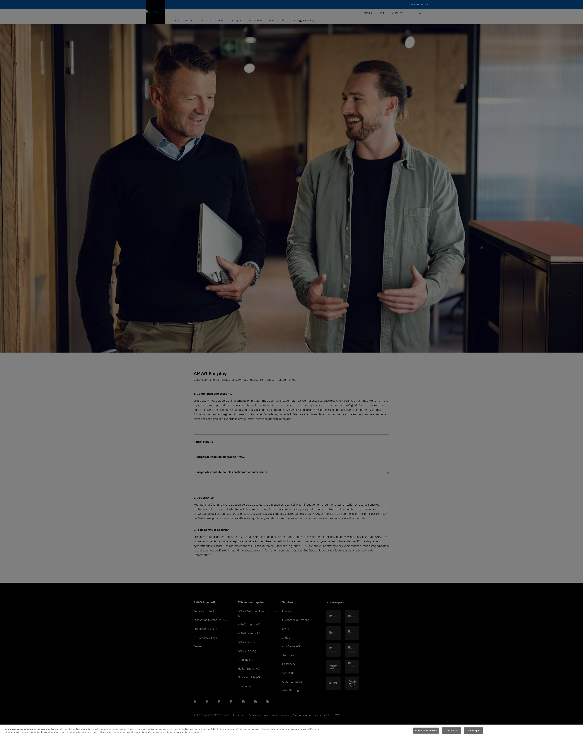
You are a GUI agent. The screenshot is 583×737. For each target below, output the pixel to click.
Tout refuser (452, 730)
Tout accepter (473, 730)
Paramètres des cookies (426, 730)
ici (143, 732)
